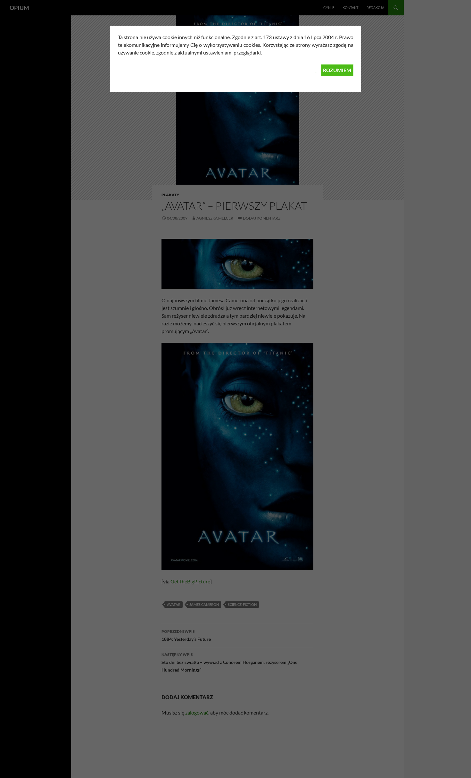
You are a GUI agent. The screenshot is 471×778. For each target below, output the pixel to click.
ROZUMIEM (337, 70)
